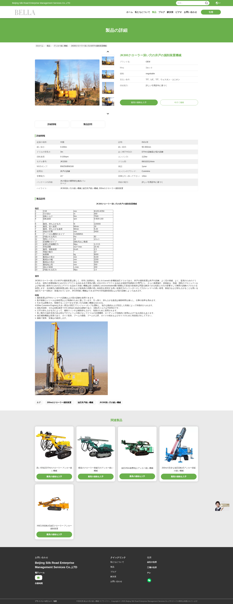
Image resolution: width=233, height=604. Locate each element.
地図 (55, 601)
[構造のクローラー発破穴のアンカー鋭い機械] (95, 445)
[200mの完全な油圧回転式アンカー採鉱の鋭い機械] (178, 445)
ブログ (161, 12)
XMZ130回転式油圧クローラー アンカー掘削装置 (54, 527)
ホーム (129, 12)
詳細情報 (52, 124)
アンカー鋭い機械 (60, 46)
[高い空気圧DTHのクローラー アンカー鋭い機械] (54, 445)
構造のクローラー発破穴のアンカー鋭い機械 (95, 469)
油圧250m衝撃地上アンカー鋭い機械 (137, 468)
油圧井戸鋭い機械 (85, 402)
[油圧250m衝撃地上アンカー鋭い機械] (137, 446)
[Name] (206, 3)
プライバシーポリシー (43, 601)
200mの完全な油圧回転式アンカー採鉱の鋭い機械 (179, 469)
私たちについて (142, 12)
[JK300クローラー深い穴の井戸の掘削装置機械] (67, 82)
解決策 (170, 12)
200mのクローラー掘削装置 (59, 402)
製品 (154, 12)
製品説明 (87, 124)
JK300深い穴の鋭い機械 (110, 402)
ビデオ (178, 12)
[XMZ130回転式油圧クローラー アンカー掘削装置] (54, 503)
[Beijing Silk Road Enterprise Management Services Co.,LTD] (25, 12)
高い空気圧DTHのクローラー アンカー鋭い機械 (54, 469)
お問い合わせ (190, 12)
